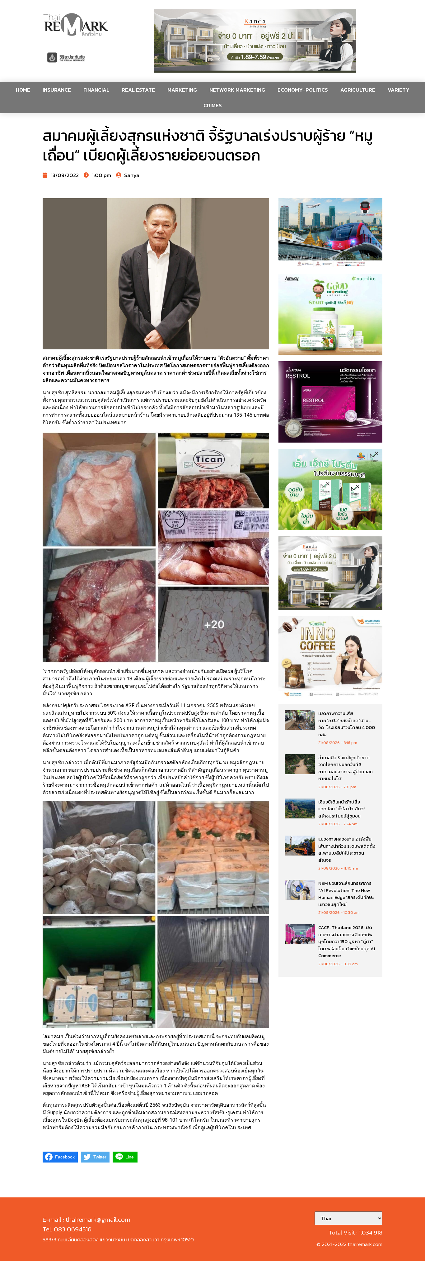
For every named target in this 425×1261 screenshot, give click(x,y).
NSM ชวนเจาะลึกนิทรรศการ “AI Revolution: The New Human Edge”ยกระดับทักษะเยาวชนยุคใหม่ (346, 894)
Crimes (212, 105)
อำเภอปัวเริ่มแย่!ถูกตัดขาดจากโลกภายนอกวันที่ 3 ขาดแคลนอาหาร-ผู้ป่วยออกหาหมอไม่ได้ (345, 768)
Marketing (182, 90)
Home (23, 90)
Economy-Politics (303, 90)
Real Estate (138, 90)
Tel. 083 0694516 (67, 1229)
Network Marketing (237, 90)
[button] (255, 41)
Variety (398, 90)
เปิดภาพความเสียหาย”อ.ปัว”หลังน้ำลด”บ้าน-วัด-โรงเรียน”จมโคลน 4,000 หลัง (346, 724)
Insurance (57, 90)
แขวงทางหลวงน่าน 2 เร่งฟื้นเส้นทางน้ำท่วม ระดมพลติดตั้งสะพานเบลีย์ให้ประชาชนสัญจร (346, 849)
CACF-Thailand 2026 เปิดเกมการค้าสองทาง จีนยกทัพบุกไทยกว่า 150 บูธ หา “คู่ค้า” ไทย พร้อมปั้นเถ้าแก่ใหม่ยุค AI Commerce (346, 941)
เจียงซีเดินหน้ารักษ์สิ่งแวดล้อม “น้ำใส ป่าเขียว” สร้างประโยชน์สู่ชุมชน (341, 808)
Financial (96, 90)
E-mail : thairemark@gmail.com (86, 1219)
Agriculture (357, 90)
